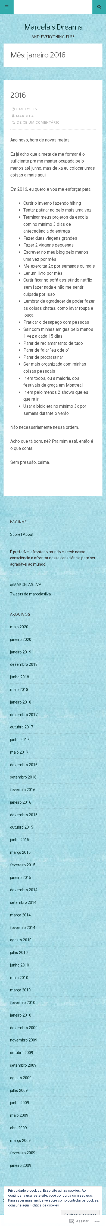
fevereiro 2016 (22, 790)
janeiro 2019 (20, 652)
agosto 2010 (21, 940)
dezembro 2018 (24, 664)
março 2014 (20, 915)
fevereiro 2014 (22, 927)
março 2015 (20, 852)
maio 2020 (19, 627)
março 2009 (20, 1140)
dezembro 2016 (24, 765)
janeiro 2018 (20, 702)
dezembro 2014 (24, 890)
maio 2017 (19, 752)
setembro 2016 (23, 777)
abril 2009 (18, 1128)
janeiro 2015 (20, 877)
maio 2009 (19, 1115)
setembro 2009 (23, 1065)
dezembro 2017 (24, 715)
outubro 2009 (21, 1053)
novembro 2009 (23, 1040)
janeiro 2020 (20, 639)
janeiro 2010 (20, 1015)
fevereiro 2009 (22, 1153)
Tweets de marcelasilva (30, 594)
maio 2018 (19, 689)
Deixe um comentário (38, 122)
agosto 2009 (21, 1078)
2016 (18, 95)
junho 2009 (19, 1103)
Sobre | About (21, 534)
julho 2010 (19, 952)
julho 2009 (19, 1090)
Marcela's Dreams (53, 27)
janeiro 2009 (20, 1165)
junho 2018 (19, 677)
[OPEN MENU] (7, 7)
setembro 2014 (23, 902)
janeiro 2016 (20, 802)
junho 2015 (19, 840)
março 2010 (20, 990)
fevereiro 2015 (22, 865)
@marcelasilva (26, 585)
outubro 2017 (21, 727)
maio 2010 (19, 978)
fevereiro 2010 (22, 1002)
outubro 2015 (21, 827)
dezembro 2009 (24, 1028)
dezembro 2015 (24, 815)
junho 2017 (19, 739)
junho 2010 (19, 965)
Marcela (25, 116)
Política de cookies (44, 1205)
